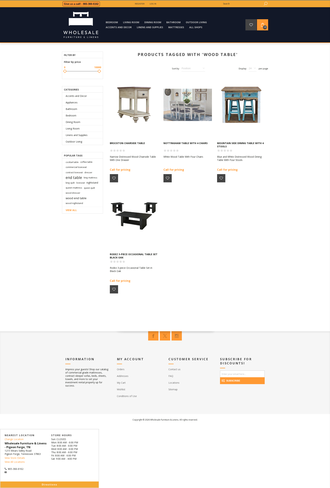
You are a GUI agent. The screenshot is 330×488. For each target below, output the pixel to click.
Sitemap (173, 389)
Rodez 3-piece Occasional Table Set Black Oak (133, 256)
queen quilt (89, 187)
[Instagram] (177, 336)
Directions (49, 484)
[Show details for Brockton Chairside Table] (134, 105)
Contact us (174, 369)
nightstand (92, 182)
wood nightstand (74, 203)
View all (71, 210)
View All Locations (15, 461)
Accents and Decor (76, 96)
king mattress (90, 177)
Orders (120, 369)
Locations (173, 382)
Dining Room (73, 122)
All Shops (195, 27)
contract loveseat (74, 172)
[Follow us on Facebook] (153, 336)
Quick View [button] (136, 131)
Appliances (72, 102)
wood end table (76, 198)
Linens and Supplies (76, 135)
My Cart (121, 382)
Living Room (73, 128)
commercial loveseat (76, 167)
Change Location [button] (14, 439)
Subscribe (233, 380)
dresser (88, 172)
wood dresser (73, 192)
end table (74, 177)
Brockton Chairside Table (127, 143)
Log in (153, 4)
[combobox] (242, 3)
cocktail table (72, 162)
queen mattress (74, 187)
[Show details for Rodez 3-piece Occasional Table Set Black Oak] (134, 216)
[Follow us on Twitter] (165, 336)
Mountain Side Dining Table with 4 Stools (240, 144)
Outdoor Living (74, 141)
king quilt (70, 182)
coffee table (86, 162)
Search (265, 3)
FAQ (170, 376)
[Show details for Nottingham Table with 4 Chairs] (187, 105)
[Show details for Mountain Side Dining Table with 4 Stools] (241, 105)
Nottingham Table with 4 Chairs (185, 143)
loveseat (80, 182)
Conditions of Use (127, 396)
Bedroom (71, 115)
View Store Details (15, 457)
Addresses (122, 376)
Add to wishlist (114, 178)
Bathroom (71, 109)
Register (140, 4)
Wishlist (121, 389)
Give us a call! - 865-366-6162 (81, 3)
